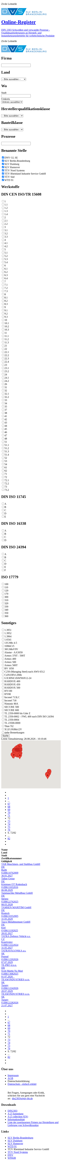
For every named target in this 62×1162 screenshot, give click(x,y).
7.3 (6, 291)
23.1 (6, 368)
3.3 (6, 236)
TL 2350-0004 (11, 719)
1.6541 (7, 639)
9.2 (6, 313)
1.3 (6, 211)
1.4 (6, 214)
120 (6, 590)
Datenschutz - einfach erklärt (22, 1084)
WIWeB (12, 1158)
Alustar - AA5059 (13, 652)
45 (5, 429)
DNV (10, 1155)
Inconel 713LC (12, 697)
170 (6, 593)
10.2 (6, 326)
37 (5, 409)
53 (5, 461)
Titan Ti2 (9, 726)
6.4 (6, 278)
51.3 (6, 451)
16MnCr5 (9, 646)
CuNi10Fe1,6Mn (13, 674)
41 (5, 416)
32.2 (6, 397)
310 (6, 600)
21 (5, 345)
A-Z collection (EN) (18, 1116)
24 (5, 374)
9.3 (6, 316)
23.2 (6, 371)
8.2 (6, 300)
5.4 (6, 262)
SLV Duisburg (11, 164)
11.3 (6, 342)
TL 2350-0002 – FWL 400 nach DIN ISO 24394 (29, 716)
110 (6, 587)
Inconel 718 (10, 700)
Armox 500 (10, 662)
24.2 (6, 381)
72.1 (6, 480)
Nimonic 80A (11, 703)
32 (5, 390)
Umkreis (5, 99)
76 (9, 829)
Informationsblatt (16, 1119)
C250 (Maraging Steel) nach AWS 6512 (24, 671)
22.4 (6, 361)
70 (9, 812)
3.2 (6, 233)
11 (5, 332)
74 (9, 824)
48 (5, 438)
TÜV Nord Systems (14, 170)
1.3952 (7, 633)
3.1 (6, 230)
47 (5, 435)
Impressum (13, 1075)
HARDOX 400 (12, 681)
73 (5, 486)
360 (6, 616)
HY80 (7, 694)
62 (5, 470)
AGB (10, 1078)
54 (5, 464)
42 (5, 419)
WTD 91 (9, 180)
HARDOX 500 (12, 687)
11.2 (6, 339)
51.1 (6, 445)
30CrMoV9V (11, 649)
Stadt (3, 92)
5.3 (6, 259)
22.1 (6, 352)
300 (6, 597)
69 (9, 809)
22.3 (6, 358)
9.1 (6, 310)
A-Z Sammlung (15, 1113)
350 (6, 613)
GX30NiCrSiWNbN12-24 (17, 678)
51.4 (6, 454)
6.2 (6, 272)
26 (5, 384)
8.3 (6, 304)
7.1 (6, 284)
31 (5, 387)
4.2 (6, 246)
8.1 (6, 297)
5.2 (6, 256)
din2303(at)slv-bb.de (22, 1098)
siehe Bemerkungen (14, 732)
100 (6, 584)
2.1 (6, 220)
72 (5, 477)
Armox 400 (10, 658)
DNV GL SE (11, 157)
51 (5, 441)
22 (5, 348)
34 (5, 403)
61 (5, 467)
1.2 (6, 207)
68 (9, 806)
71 (5, 473)
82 (9, 838)
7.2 (6, 288)
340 (6, 609)
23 (5, 365)
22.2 (6, 355)
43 (5, 422)
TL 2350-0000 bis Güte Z (17, 713)
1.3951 (7, 630)
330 (6, 606)
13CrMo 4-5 (10, 642)
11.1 (6, 336)
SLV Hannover (12, 167)
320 (6, 603)
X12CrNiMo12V (13, 729)
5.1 (6, 252)
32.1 (6, 393)
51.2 (6, 448)
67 (9, 804)
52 (5, 457)
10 (5, 320)
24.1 (6, 377)
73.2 (6, 490)
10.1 (6, 323)
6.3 (6, 275)
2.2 (6, 223)
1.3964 (7, 636)
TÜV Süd (9, 177)
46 (5, 432)
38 (5, 413)
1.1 (6, 204)
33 (5, 400)
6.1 (6, 268)
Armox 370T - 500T (14, 655)
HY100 (8, 691)
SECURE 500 (11, 707)
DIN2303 (12, 1110)
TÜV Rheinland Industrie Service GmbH (25, 173)
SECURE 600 (11, 710)
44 (5, 425)
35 (5, 406)
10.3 (6, 329)
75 (9, 827)
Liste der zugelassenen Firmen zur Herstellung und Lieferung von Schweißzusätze (33, 1124)
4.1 (6, 243)
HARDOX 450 (12, 684)
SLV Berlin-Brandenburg (17, 160)
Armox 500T (11, 665)
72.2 (6, 483)
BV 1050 (9, 668)
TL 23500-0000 (12, 723)
